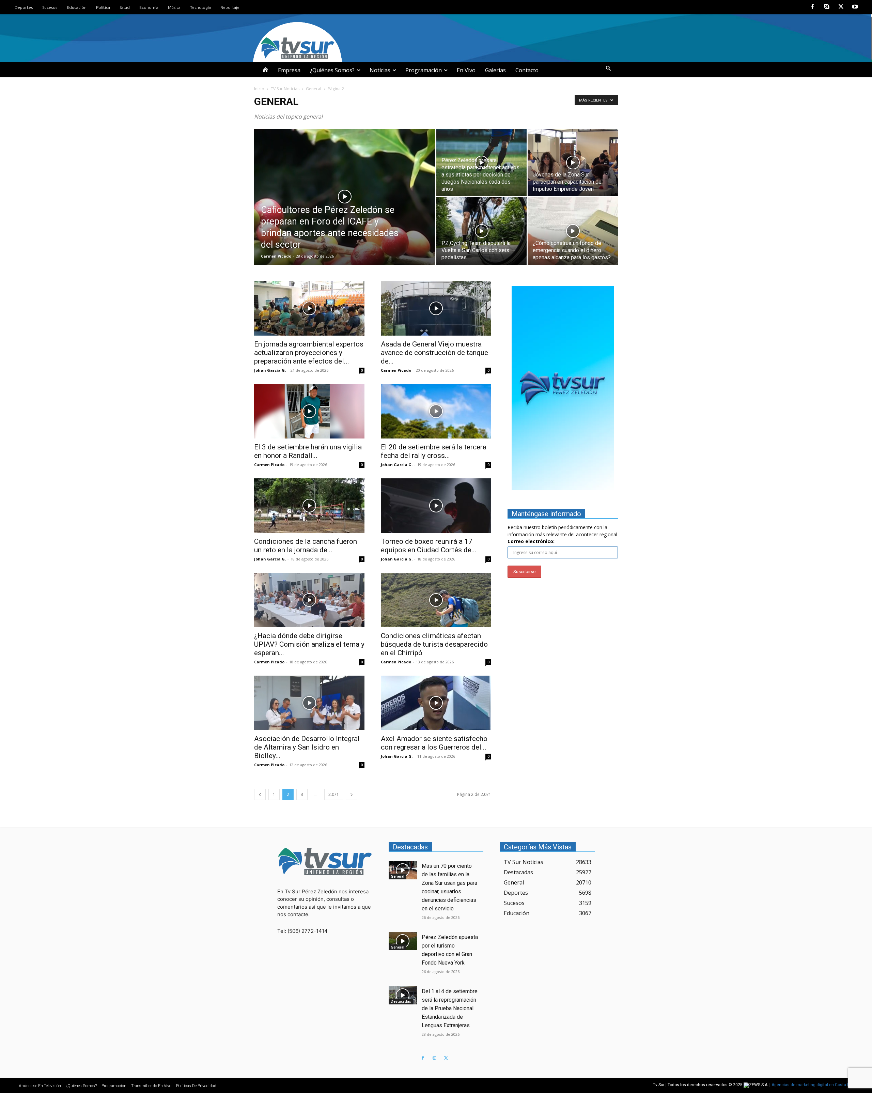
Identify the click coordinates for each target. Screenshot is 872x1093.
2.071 (333, 794)
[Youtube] (855, 7)
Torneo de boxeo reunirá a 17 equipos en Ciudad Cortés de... (429, 545)
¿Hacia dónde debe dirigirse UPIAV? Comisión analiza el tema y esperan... (309, 644)
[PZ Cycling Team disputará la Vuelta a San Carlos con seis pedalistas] (481, 231)
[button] (608, 68)
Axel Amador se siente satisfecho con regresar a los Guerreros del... (434, 743)
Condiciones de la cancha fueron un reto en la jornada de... (305, 545)
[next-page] (351, 794)
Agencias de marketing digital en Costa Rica (814, 1085)
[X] (841, 7)
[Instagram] (434, 1058)
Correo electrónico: (531, 541)
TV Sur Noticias (285, 89)
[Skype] (827, 7)
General (313, 89)
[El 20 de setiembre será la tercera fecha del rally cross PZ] (436, 411)
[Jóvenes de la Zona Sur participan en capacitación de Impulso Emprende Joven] (573, 162)
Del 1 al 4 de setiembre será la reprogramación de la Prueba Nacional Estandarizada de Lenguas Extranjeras (450, 1008)
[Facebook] (813, 7)
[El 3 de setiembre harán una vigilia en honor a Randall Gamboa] (309, 411)
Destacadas (401, 1001)
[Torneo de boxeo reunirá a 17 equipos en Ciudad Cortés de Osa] (436, 505)
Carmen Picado (276, 256)
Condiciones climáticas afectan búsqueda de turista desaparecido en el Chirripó (434, 644)
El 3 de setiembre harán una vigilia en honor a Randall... (308, 451)
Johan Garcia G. (270, 370)
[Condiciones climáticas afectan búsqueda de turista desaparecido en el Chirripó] (436, 600)
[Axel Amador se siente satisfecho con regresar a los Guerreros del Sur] (436, 703)
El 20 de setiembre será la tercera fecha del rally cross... (433, 451)
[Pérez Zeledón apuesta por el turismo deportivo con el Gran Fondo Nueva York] (403, 941)
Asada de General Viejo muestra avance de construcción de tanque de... (434, 352)
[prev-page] (260, 794)
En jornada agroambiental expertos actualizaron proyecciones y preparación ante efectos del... (308, 352)
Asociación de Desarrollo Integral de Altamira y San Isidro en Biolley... (307, 747)
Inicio (259, 89)
